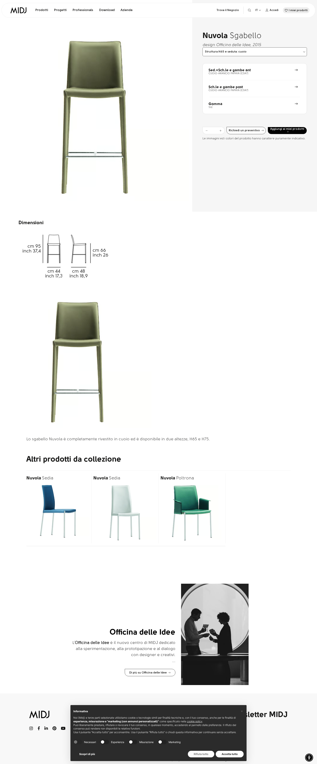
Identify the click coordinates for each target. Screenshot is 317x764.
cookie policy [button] (194, 721)
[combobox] (255, 51)
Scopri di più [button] (87, 754)
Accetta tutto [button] (230, 754)
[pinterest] (54, 728)
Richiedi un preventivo (244, 130)
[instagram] (31, 728)
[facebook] (39, 728)
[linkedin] (46, 728)
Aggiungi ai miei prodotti (287, 129)
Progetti (60, 10)
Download (107, 10)
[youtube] (63, 728)
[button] (309, 758)
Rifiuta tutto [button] (201, 754)
